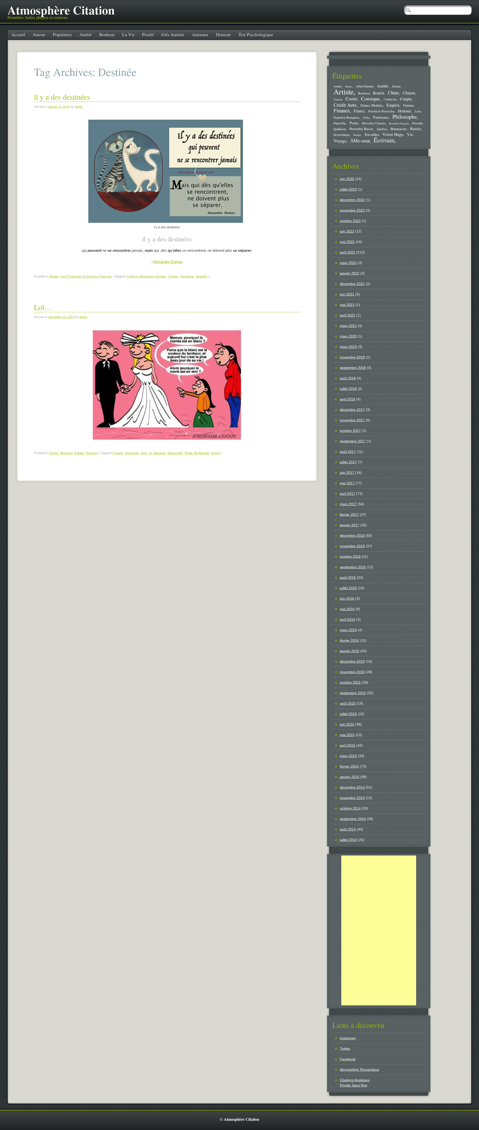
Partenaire (381, 117)
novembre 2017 (352, 420)
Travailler (371, 134)
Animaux (200, 34)
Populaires (62, 34)
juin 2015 (347, 724)
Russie (415, 128)
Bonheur (107, 34)
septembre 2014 (353, 819)
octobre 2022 (350, 221)
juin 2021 (347, 294)
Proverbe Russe (361, 128)
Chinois (409, 93)
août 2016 (348, 577)
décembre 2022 (352, 200)
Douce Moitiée (371, 105)
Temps (357, 135)
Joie (143, 453)
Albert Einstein (364, 86)
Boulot (378, 93)
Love (418, 111)
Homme (404, 111)
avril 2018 (347, 399)
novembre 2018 (352, 357)
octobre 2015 (350, 682)
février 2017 (349, 515)
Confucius (390, 99)
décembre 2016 (352, 536)
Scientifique (342, 134)
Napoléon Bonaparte (346, 117)
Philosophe (404, 116)
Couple (173, 276)
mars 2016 (348, 630)
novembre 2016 (352, 546)
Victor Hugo (392, 134)
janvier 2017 (349, 525)
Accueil (18, 34)
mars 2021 (348, 326)
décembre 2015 (352, 661)
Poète (354, 122)
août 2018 (348, 378)
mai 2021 (347, 305)
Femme (408, 105)
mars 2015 (348, 756)
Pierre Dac (340, 123)
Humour (223, 34)
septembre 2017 (353, 441)
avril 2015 (347, 745)
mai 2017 (347, 483)
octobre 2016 (350, 557)
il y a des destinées (62, 97)
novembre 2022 (352, 210)
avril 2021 (347, 315)
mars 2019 (348, 347)
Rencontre (175, 453)
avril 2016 (347, 619)
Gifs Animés (172, 34)
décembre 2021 (352, 284)
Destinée (187, 276)
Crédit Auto (345, 104)
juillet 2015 (348, 714)
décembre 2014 (352, 787)
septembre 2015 (353, 693)
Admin (79, 106)
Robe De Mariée (197, 453)
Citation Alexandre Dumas (146, 276)
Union (215, 453)
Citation (338, 99)
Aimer (348, 86)
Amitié (85, 34)
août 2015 (348, 703)
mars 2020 (348, 336)
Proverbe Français (399, 123)
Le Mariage (157, 453)
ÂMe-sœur (360, 140)
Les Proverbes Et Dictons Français (86, 276)
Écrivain (384, 140)
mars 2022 (348, 263)
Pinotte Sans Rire (353, 1085)
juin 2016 (347, 598)
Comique (370, 98)
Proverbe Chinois (373, 123)
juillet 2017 (348, 462)
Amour (39, 34)
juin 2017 (347, 473)
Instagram (348, 1038)
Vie (410, 134)
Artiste (344, 91)
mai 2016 (347, 609)
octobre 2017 (350, 431)
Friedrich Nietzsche (381, 111)
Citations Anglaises (354, 1080)
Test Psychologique (256, 34)
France (359, 111)
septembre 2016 (353, 567)
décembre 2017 (352, 410)
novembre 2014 (352, 798)
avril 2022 (347, 252)
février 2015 (349, 766)
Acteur (338, 86)
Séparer (202, 276)
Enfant (79, 453)
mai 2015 (347, 735)
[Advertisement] (378, 930)
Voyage (340, 141)
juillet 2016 (348, 588)
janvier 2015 (349, 777)
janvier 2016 (349, 651)
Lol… (43, 307)
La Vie (128, 34)
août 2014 (348, 829)
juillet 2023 (348, 189)
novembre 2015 (352, 672)
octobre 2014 (350, 808)
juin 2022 (347, 231)
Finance (342, 110)
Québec (382, 129)
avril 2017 (347, 494)
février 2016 (349, 640)
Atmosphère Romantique (359, 1070)
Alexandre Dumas (168, 262)
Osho (366, 117)
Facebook (348, 1059)
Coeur (351, 98)
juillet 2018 (348, 389)
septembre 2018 (353, 368)
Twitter (345, 1049)
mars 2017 (348, 504)
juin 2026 (347, 179)
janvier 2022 (349, 273)
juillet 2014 (348, 840)
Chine (393, 92)
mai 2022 (347, 242)
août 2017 (348, 452)
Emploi (392, 105)
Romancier (398, 128)
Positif (148, 34)
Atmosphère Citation (61, 9)
